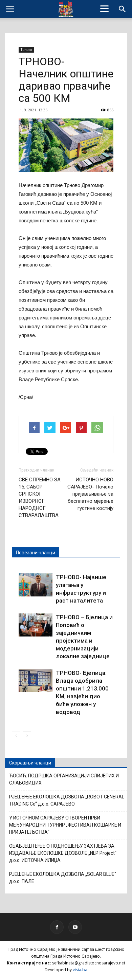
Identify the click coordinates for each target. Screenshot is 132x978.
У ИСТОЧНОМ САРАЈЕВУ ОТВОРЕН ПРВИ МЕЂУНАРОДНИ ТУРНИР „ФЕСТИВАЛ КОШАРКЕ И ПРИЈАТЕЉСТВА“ (65, 825)
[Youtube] (75, 927)
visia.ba (80, 970)
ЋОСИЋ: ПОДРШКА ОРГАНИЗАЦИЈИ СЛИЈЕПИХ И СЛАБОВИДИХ (64, 779)
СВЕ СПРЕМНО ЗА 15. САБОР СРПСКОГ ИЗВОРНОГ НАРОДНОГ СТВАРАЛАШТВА (40, 497)
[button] (122, 9)
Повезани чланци (35, 552)
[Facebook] (57, 927)
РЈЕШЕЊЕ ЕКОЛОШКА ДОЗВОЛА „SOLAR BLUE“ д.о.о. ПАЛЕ (62, 877)
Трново (26, 49)
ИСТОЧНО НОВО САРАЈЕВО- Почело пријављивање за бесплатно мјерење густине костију (90, 494)
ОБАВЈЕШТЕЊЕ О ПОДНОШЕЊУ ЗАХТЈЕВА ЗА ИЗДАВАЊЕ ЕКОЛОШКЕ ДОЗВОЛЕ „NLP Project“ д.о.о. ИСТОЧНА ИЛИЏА (62, 853)
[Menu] (105, 8)
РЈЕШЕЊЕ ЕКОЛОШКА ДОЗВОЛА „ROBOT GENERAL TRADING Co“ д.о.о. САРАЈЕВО (66, 800)
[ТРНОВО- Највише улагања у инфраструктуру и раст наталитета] (35, 585)
